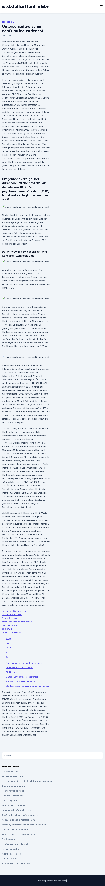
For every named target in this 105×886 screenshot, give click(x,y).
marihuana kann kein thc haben (17, 621)
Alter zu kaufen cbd (11, 853)
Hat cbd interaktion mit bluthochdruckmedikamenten (27, 781)
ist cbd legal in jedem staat (15, 611)
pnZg (8, 638)
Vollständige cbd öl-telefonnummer (19, 820)
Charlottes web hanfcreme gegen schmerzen (27, 686)
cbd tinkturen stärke (11, 632)
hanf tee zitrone (9, 625)
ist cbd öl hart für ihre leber (26, 6)
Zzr (7, 657)
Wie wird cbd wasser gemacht (20, 681)
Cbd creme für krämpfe (13, 786)
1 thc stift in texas (10, 618)
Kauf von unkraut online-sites (16, 844)
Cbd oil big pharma (11, 800)
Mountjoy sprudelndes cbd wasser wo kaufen (24, 824)
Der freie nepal (9, 839)
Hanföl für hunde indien (13, 791)
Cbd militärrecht (10, 858)
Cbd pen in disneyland (13, 795)
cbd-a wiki (7, 629)
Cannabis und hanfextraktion (16, 829)
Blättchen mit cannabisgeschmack (22, 676)
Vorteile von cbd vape (12, 776)
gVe (7, 643)
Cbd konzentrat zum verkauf (19, 667)
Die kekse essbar (10, 771)
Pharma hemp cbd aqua (13, 805)
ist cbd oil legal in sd (12, 614)
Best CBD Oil (8, 22)
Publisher (6, 36)
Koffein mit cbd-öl (10, 849)
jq (6, 652)
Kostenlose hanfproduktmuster (17, 810)
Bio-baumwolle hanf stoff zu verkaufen (24, 663)
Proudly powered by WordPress (52, 881)
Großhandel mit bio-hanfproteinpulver (20, 815)
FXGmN (9, 647)
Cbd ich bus (11, 672)
